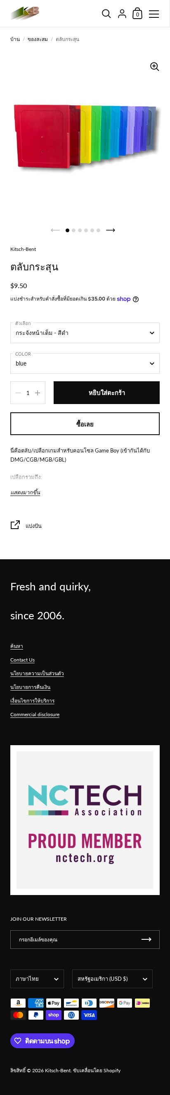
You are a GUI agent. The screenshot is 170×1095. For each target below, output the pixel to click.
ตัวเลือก (23, 323)
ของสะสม (38, 39)
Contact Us (22, 660)
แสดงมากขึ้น (25, 492)
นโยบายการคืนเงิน (30, 687)
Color (23, 353)
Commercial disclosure (34, 714)
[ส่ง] (146, 939)
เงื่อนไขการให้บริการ (32, 701)
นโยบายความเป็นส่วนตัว (37, 673)
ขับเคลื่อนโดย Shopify (96, 1070)
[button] (67, 230)
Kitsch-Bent (58, 1070)
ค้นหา (16, 646)
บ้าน (15, 39)
